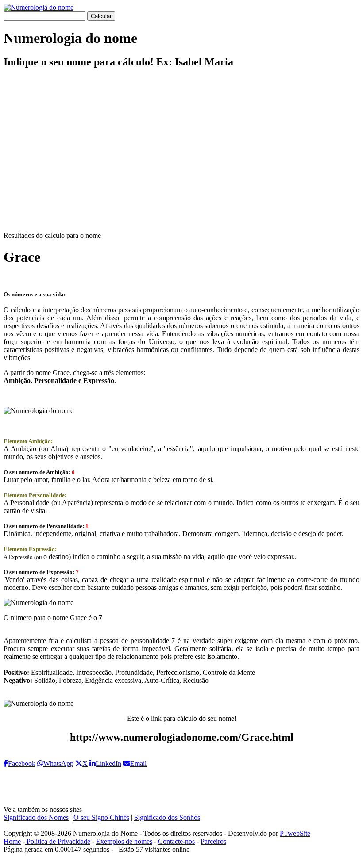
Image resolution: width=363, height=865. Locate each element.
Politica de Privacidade (57, 841)
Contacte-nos (176, 841)
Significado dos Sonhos (167, 817)
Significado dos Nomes (36, 817)
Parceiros (213, 841)
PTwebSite (295, 833)
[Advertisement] (181, 157)
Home (12, 841)
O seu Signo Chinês (101, 817)
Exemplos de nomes (124, 841)
